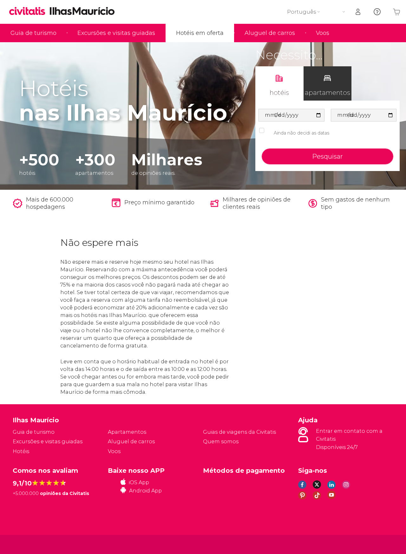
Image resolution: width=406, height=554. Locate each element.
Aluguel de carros (270, 33)
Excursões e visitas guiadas (116, 33)
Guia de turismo (33, 33)
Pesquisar (327, 156)
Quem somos (221, 442)
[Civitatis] (29, 544)
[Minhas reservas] (358, 12)
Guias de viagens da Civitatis (239, 432)
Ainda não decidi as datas (301, 133)
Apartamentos (127, 432)
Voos (322, 33)
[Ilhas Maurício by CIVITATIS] (29, 12)
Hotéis (21, 451)
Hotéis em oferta (200, 33)
